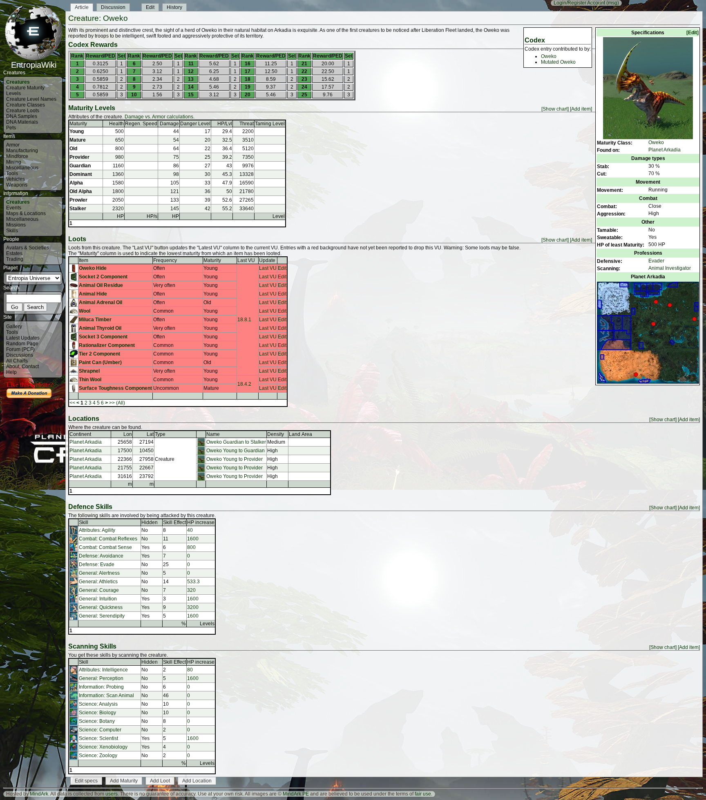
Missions (16, 225)
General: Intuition (98, 599)
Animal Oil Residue (101, 285)
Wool (84, 311)
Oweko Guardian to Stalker (236, 442)
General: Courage (99, 590)
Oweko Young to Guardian (235, 450)
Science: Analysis (98, 704)
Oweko (656, 142)
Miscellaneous (22, 168)
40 (190, 530)
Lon (127, 434)
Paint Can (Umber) (100, 362)
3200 (193, 607)
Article (82, 7)
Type (160, 434)
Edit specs (86, 781)
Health (116, 124)
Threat (246, 124)
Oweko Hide (93, 268)
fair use (423, 794)
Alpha (76, 183)
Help (11, 372)
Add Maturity (124, 781)
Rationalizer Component (107, 345)
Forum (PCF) (20, 349)
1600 (193, 539)
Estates (14, 253)
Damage (169, 124)
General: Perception (101, 678)
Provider (79, 157)
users (111, 794)
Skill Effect (174, 522)
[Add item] (581, 109)
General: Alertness (99, 573)
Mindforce (17, 156)
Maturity (78, 124)
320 (191, 590)
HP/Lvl (224, 124)
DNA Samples (21, 116)
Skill (83, 522)
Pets (11, 128)
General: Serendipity (102, 616)
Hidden (149, 522)
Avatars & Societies (27, 248)
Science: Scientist (98, 738)
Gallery (14, 326)
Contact (30, 366)
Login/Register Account (579, 3)
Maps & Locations (26, 213)
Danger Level (195, 124)
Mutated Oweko (558, 62)
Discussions (19, 355)
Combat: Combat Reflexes (108, 539)
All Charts (17, 361)
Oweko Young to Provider (234, 459)
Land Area (300, 434)
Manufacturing (22, 150)
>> (112, 403)
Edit (150, 7)
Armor (13, 145)
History (174, 7)
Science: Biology (97, 713)
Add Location (197, 781)
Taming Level (270, 124)
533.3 (193, 581)
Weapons (16, 185)
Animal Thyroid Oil (100, 328)
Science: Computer (100, 730)
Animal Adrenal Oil (100, 302)
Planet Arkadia (664, 150)
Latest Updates (23, 338)
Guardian (80, 166)
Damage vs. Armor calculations (159, 117)
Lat (150, 434)
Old (73, 148)
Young (76, 131)
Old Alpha (80, 191)
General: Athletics (98, 581)
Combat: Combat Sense (105, 547)
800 (191, 547)
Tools (12, 173)
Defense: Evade (96, 564)
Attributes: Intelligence (103, 670)
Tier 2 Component (99, 354)
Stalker (77, 208)
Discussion (113, 7)
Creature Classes (25, 105)
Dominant (80, 174)
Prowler (78, 200)
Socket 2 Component (103, 277)
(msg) (612, 3)
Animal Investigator (669, 268)
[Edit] (692, 33)
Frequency (165, 260)
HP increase (200, 522)
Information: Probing (101, 687)
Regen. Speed (141, 124)
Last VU (246, 260)
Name (213, 434)
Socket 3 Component (103, 337)
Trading (14, 259)
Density (275, 434)
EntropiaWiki (33, 64)
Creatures (18, 82)
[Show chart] (555, 109)
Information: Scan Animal (106, 695)
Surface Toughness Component (115, 388)
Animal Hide (93, 294)
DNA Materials (22, 122)
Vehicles (15, 179)
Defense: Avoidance (101, 556)
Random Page (22, 344)
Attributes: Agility (97, 530)
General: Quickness (101, 607)
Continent (80, 434)
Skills (12, 230)
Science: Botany (97, 721)
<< (72, 403)
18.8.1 (244, 319)
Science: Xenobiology (103, 747)
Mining (13, 162)
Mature (77, 140)
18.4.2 (244, 384)
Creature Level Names (31, 99)
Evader (656, 261)
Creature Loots (22, 110)
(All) (120, 403)
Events (13, 208)
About (12, 366)
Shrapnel (89, 371)
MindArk (39, 794)
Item (83, 260)
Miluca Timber (95, 319)
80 (190, 670)
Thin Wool (90, 379)
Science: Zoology (98, 755)
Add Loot (160, 781)
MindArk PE (296, 794)
